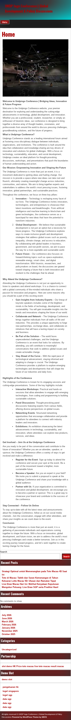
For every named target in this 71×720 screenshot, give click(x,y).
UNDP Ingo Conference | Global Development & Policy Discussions (29, 8)
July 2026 (6, 615)
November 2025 (10, 631)
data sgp (7, 699)
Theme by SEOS (40, 717)
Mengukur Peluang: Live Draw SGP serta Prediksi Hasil (30, 587)
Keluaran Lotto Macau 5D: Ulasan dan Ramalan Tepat (29, 581)
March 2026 (7, 621)
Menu (4, 22)
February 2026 (9, 624)
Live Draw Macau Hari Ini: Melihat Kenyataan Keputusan (30, 584)
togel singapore (11, 691)
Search (3, 552)
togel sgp (7, 695)
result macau (57, 666)
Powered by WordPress (22, 717)
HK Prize (17, 666)
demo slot (7, 679)
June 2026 (7, 618)
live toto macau (42, 666)
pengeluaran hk (10, 687)
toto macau (28, 666)
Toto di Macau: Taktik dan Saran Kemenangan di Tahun (30, 578)
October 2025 (8, 634)
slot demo (7, 666)
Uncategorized (9, 649)
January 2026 (8, 628)
